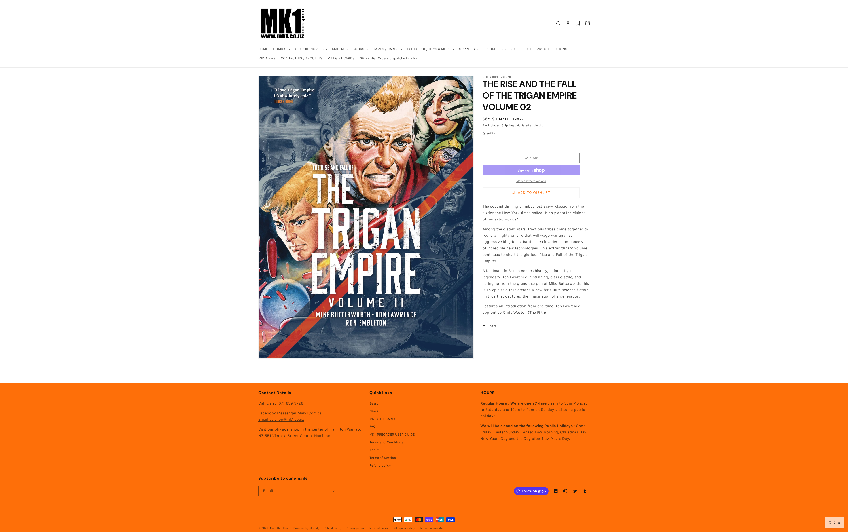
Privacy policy (355, 528)
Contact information (432, 528)
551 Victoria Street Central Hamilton (297, 435)
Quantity (489, 133)
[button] (281, 49)
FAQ (372, 426)
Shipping (508, 125)
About (374, 450)
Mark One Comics (281, 528)
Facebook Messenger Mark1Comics (290, 413)
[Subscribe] (333, 491)
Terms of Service (382, 458)
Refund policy (380, 465)
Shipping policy (404, 528)
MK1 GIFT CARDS (382, 419)
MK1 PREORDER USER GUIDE (392, 434)
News (373, 411)
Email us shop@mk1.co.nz (281, 419)
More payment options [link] (531, 180)
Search (374, 403)
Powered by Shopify (306, 528)
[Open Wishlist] (578, 23)
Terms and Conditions (386, 442)
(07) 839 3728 (290, 403)
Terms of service (379, 528)
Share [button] (492, 326)
